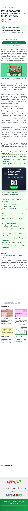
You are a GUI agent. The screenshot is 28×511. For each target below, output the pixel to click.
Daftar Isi (12, 503)
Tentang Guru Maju (7, 501)
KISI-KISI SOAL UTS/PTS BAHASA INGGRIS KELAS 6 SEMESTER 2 (7, 320)
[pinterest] (16, 303)
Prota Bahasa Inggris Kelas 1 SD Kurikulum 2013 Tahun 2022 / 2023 (20, 338)
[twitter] (7, 303)
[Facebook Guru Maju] (7, 495)
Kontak (16, 503)
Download (5, 161)
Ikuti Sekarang (14, 187)
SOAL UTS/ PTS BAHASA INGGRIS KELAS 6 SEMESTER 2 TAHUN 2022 (7, 339)
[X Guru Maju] (14, 495)
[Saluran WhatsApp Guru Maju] (20, 495)
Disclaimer (15, 501)
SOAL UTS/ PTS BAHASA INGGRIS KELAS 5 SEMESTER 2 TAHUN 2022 (21, 320)
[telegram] (13, 303)
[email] (19, 303)
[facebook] (5, 303)
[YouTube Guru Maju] (17, 495)
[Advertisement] (14, 286)
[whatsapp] (10, 303)
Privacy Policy (22, 501)
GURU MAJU (10, 508)
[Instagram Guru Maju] (11, 495)
